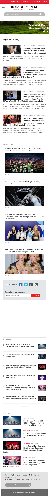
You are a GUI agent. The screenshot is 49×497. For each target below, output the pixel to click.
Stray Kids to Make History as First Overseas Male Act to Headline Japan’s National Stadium (21, 367)
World (13, 475)
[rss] (36, 284)
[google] (31, 284)
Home (7, 475)
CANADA (44, 1)
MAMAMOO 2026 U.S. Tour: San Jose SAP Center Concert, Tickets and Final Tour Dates (23, 150)
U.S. (18, 1)
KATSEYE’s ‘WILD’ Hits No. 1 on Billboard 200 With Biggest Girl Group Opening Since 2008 (24, 251)
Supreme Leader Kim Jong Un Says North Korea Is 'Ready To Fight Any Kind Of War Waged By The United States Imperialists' (24, 97)
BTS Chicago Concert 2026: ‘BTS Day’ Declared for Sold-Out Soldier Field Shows (20, 345)
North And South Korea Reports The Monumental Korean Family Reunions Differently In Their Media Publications (23, 121)
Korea (18, 475)
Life (35, 475)
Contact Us (36, 479)
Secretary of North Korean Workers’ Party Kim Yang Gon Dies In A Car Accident (34, 51)
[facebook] (20, 284)
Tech (30, 475)
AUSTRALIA (37, 1)
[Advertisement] (24, 320)
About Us (29, 479)
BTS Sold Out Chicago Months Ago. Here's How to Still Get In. (34, 436)
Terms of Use (20, 479)
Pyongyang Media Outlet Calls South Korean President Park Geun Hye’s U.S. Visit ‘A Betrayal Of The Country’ (24, 73)
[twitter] (26, 284)
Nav (3, 7)
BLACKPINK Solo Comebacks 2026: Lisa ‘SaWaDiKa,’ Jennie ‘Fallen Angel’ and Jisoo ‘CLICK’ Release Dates (24, 217)
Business (24, 475)
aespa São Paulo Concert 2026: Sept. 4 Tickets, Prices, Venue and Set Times (22, 183)
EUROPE (24, 1)
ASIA (30, 1)
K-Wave (14, 477)
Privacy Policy (9, 479)
